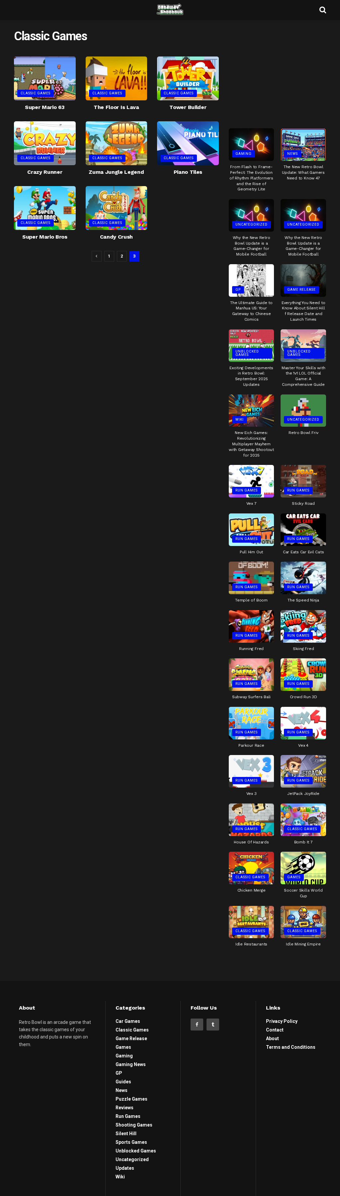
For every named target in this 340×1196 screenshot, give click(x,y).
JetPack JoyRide (303, 793)
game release (301, 289)
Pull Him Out (251, 552)
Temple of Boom (251, 600)
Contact (275, 1030)
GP (238, 289)
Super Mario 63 (45, 107)
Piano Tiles (188, 172)
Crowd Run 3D (303, 697)
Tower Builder (187, 107)
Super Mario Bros (44, 237)
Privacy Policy (282, 1021)
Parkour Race (251, 745)
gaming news (131, 1064)
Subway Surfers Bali (251, 697)
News (292, 154)
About (272, 1038)
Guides (123, 1081)
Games (293, 877)
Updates (125, 1168)
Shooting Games (134, 1125)
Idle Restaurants (251, 944)
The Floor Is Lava (116, 107)
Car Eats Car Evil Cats (303, 552)
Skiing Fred (303, 648)
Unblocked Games (247, 353)
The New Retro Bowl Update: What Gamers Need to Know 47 (303, 172)
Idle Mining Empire (303, 944)
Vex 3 (251, 793)
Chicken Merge (251, 890)
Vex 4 (303, 745)
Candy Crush (116, 237)
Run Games (246, 490)
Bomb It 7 (303, 842)
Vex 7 (251, 503)
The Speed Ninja (303, 600)
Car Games (128, 1021)
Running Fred (251, 648)
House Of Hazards (251, 842)
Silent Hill (126, 1133)
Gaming (243, 154)
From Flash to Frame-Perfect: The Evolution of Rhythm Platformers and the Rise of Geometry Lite (251, 177)
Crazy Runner (44, 172)
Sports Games (131, 1142)
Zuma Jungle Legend (116, 172)
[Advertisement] (278, 71)
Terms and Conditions (290, 1047)
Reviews (124, 1107)
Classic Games (35, 93)
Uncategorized (251, 224)
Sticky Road (303, 503)
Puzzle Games (131, 1099)
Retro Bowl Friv (303, 432)
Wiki (239, 419)
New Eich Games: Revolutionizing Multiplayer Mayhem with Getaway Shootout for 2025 (251, 443)
